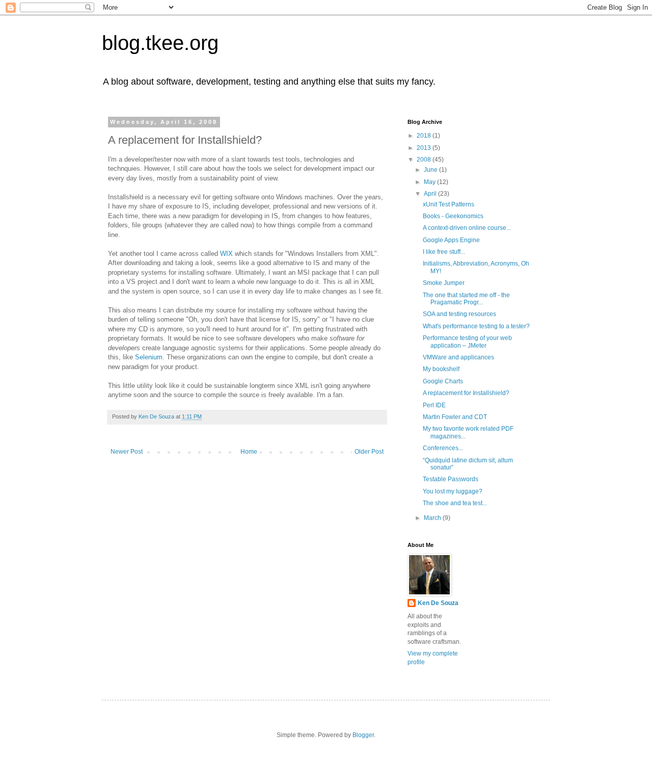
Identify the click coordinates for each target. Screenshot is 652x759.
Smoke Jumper (444, 282)
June (431, 169)
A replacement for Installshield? (466, 393)
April (431, 193)
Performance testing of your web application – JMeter (467, 341)
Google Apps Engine (451, 240)
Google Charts (443, 381)
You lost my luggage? (452, 491)
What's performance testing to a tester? (476, 326)
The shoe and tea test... (455, 503)
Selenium (148, 357)
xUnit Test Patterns (448, 204)
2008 (424, 159)
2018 (424, 135)
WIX (226, 253)
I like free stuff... (444, 251)
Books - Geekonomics (453, 216)
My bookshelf (441, 369)
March (433, 517)
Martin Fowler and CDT (455, 417)
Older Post (369, 451)
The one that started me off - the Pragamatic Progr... (466, 299)
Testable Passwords (450, 479)
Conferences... (443, 448)
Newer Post (127, 451)
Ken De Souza (438, 603)
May (430, 182)
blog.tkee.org (160, 43)
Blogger (363, 735)
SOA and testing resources (459, 314)
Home (248, 451)
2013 (424, 147)
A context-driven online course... (467, 227)
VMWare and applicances (458, 357)
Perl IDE (434, 405)
